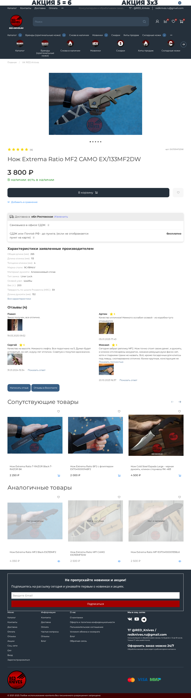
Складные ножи (151, 35)
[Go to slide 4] (98, 141)
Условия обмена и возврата (85, 632)
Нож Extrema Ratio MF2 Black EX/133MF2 (33, 551)
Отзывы (11, 636)
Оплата (53, 8)
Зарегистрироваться (18, 660)
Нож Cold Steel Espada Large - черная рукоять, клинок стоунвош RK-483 (152, 468)
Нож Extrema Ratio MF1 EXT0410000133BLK (155, 551)
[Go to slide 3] (95, 141)
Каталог (12, 8)
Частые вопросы (50, 632)
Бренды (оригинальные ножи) (43, 35)
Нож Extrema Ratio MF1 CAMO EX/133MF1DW (87, 553)
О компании (76, 617)
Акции (11, 641)
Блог (43, 641)
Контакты (25, 8)
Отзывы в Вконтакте (45, 387)
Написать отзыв (19, 387)
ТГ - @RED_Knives (139, 8)
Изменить (61, 216)
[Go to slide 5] (100, 141)
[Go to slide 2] (92, 141)
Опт (9, 650)
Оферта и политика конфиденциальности (92, 622)
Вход (10, 655)
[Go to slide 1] (90, 141)
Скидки (115, 35)
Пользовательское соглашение (86, 627)
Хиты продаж (131, 35)
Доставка (40, 8)
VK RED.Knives (30, 62)
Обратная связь (78, 641)
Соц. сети (12, 646)
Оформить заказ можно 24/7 (151, 646)
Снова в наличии (79, 35)
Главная (12, 62)
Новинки (97, 35)
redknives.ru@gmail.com (169, 8)
